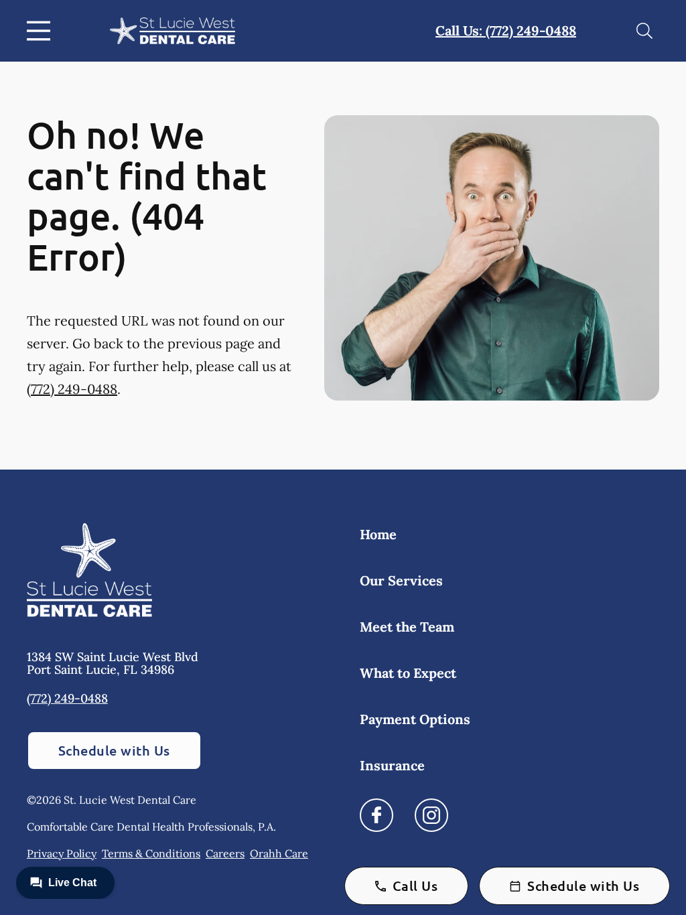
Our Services (401, 580)
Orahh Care (279, 853)
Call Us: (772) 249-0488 (505, 30)
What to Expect (408, 672)
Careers (225, 853)
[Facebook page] (376, 815)
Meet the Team (407, 626)
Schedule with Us (114, 750)
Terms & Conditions (151, 853)
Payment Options (415, 719)
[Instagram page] (431, 815)
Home (378, 534)
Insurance (392, 765)
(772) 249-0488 (72, 388)
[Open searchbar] (644, 31)
